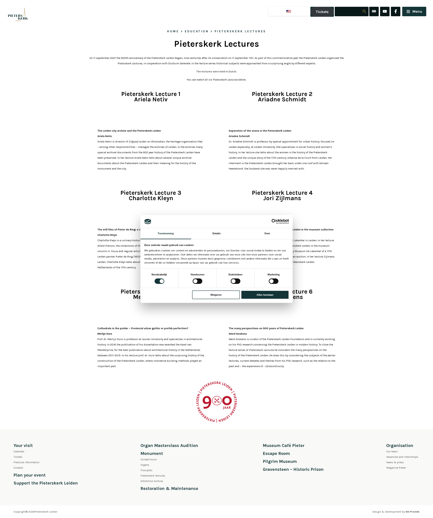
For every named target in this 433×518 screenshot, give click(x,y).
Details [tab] (216, 233)
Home (173, 31)
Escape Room (276, 453)
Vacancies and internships (402, 456)
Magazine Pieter (396, 467)
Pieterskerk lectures (153, 475)
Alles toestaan (265, 294)
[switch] (197, 281)
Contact (18, 467)
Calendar (19, 451)
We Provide (412, 511)
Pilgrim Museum (280, 461)
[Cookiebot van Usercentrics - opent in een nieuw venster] (274, 221)
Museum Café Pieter (283, 445)
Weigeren (216, 294)
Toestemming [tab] (166, 233)
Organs (145, 464)
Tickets (322, 12)
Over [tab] (267, 233)
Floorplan (146, 470)
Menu (417, 11)
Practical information (26, 462)
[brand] (14, 12)
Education (197, 31)
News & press (395, 462)
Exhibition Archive (152, 481)
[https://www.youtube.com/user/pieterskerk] (384, 12)
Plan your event (30, 475)
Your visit (23, 445)
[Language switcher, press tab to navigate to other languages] (289, 11)
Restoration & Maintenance (169, 488)
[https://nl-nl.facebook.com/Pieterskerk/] (395, 12)
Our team (392, 451)
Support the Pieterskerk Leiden (46, 483)
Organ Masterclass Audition (169, 445)
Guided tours (149, 459)
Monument (152, 453)
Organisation (399, 445)
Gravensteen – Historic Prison (293, 469)
